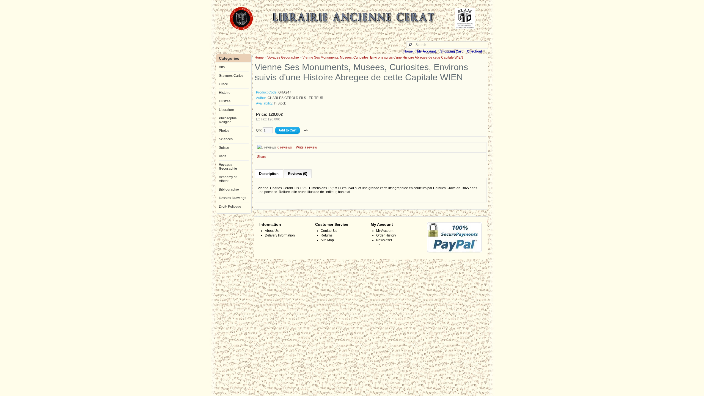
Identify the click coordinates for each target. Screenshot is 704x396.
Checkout (474, 51)
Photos (224, 131)
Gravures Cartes (231, 76)
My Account (426, 51)
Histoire (224, 93)
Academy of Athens (228, 179)
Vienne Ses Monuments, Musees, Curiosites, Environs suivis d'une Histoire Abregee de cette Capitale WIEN (382, 57)
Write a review (306, 147)
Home (408, 51)
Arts (222, 67)
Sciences (226, 139)
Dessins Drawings (232, 198)
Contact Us (329, 231)
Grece (223, 84)
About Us (272, 231)
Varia (223, 156)
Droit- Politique (230, 206)
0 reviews (284, 147)
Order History (386, 235)
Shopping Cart (451, 51)
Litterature (226, 110)
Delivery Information (280, 235)
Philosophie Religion (228, 120)
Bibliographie (229, 189)
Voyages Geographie (228, 166)
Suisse (224, 148)
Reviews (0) (297, 174)
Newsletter (384, 240)
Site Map (327, 240)
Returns (326, 235)
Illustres (224, 101)
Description (269, 174)
